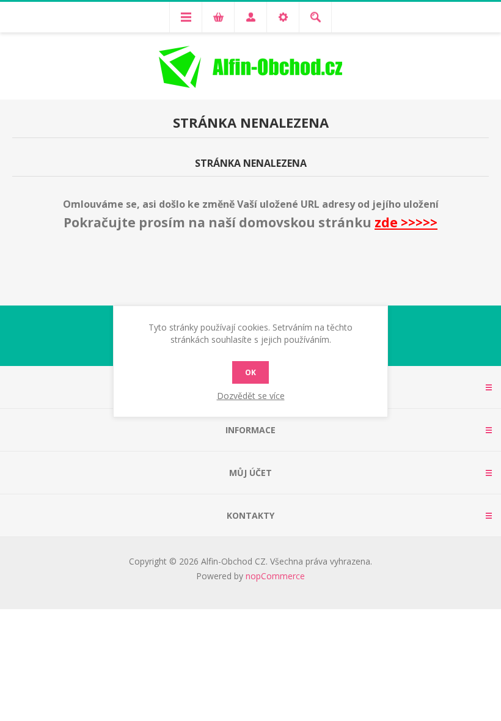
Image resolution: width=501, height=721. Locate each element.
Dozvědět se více (251, 395)
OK (250, 372)
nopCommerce (275, 576)
